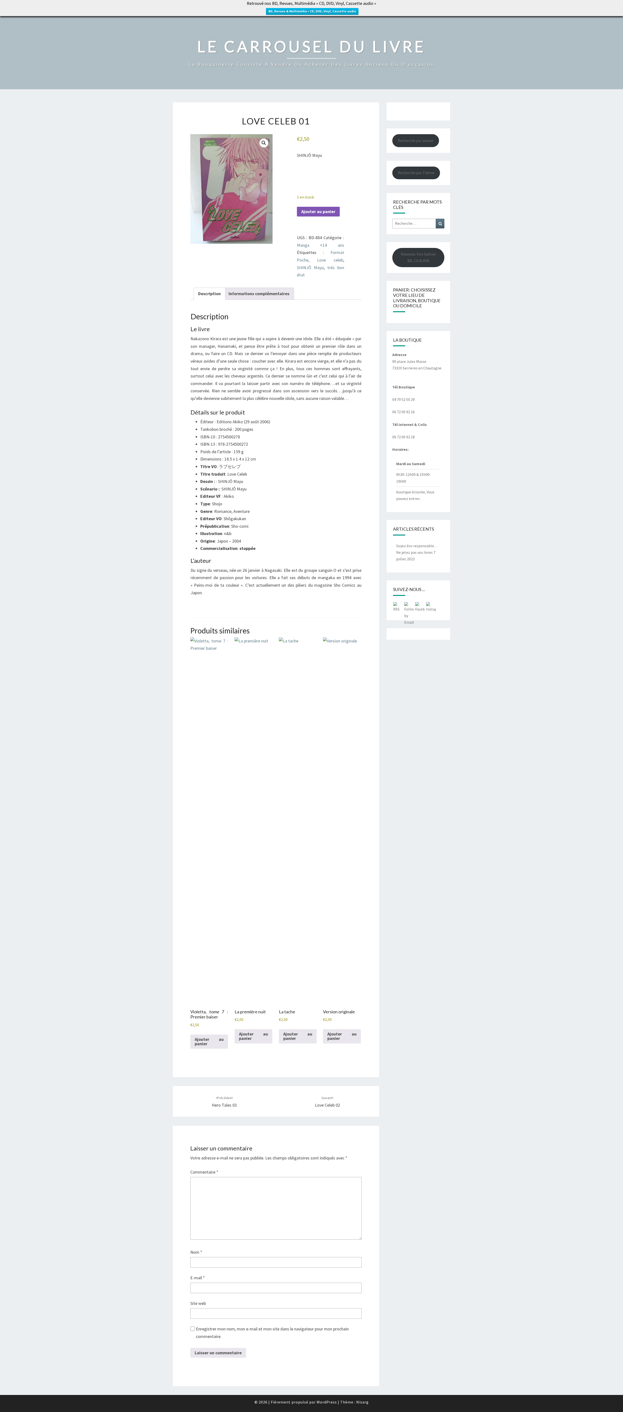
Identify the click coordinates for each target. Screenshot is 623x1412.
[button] (263, 143)
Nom (196, 1252)
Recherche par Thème (416, 172)
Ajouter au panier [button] (209, 1041)
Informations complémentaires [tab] (259, 293)
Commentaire (204, 1172)
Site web (198, 1303)
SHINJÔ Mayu (310, 267)
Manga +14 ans (320, 245)
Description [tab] (209, 293)
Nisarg (362, 1402)
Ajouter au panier (318, 211)
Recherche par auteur (415, 140)
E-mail (197, 1277)
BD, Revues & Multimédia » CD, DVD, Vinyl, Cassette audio (312, 11)
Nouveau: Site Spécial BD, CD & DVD (418, 257)
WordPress (327, 1402)
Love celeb (330, 260)
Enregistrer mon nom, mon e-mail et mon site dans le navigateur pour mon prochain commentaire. (272, 1332)
